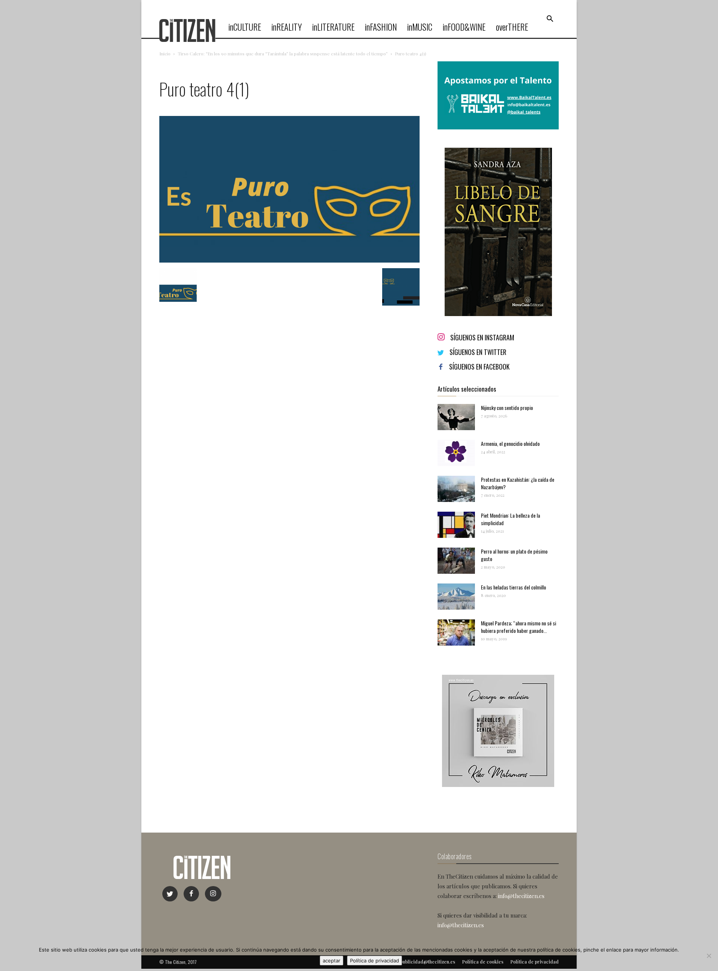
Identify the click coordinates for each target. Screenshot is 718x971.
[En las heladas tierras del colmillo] (456, 596)
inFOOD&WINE (464, 27)
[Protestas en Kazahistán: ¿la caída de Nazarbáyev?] (456, 489)
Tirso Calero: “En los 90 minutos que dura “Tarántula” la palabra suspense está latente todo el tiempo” (283, 53)
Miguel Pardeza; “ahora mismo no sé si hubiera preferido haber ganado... (518, 626)
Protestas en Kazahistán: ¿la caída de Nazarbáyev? (517, 483)
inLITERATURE (333, 27)
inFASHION (381, 27)
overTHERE (512, 27)
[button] (550, 19)
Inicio (165, 53)
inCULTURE (244, 27)
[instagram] (213, 893)
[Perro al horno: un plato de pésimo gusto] (456, 561)
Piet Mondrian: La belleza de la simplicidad (510, 519)
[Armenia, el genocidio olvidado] (456, 453)
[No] (708, 955)
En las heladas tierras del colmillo (513, 587)
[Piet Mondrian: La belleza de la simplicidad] (456, 525)
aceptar (331, 961)
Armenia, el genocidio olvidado (510, 443)
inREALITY (286, 27)
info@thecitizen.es (521, 896)
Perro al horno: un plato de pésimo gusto (514, 555)
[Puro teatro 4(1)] (289, 260)
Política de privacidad (374, 961)
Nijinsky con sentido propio (507, 407)
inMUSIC (419, 27)
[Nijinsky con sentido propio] (456, 417)
